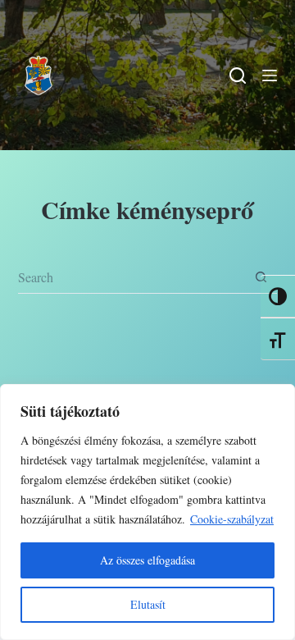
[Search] (237, 75)
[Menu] (269, 75)
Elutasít (148, 604)
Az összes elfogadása (147, 560)
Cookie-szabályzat (232, 519)
